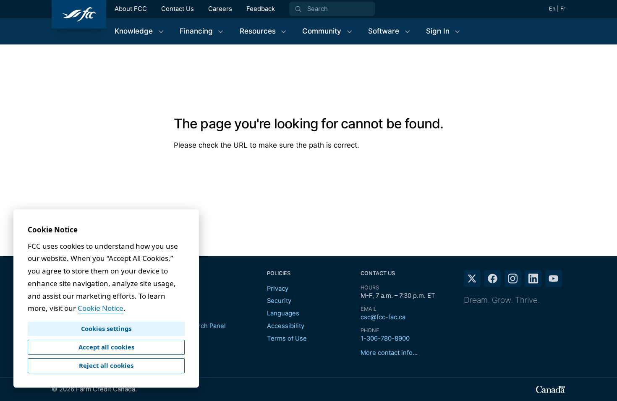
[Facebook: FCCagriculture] (492, 278)
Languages (283, 313)
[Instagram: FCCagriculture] (513, 278)
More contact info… (389, 353)
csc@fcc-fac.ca (383, 317)
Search (317, 9)
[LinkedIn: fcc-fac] (533, 278)
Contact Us (177, 9)
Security (279, 301)
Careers (220, 9)
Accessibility (285, 326)
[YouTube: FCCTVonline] (553, 278)
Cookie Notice (100, 308)
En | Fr (557, 8)
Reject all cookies (106, 365)
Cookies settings (106, 328)
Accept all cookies (106, 347)
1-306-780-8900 (385, 338)
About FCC (131, 9)
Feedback (260, 9)
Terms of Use (287, 338)
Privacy (277, 288)
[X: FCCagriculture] (472, 278)
